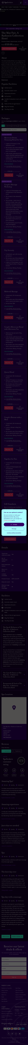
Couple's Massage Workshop (10, 186)
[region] (14, 710)
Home (2, 6)
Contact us (4, 992)
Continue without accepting (14, 532)
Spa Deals (9, 125)
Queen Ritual (9, 372)
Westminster (16, 6)
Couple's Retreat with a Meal (12, 418)
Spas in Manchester (21, 994)
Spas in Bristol (19, 997)
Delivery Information (6, 1013)
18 (24, 24)
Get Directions (7, 737)
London (10, 6)
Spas (6, 6)
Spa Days (15, 125)
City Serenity (9, 250)
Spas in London (20, 992)
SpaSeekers (7, 751)
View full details (8, 164)
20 (27, 24)
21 (13, 25)
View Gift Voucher (23, 49)
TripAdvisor (18, 751)
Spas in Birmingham (21, 999)
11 (14, 24)
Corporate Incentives (6, 1019)
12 (16, 24)
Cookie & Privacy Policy (5, 1016)
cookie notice (7, 520)
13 (17, 24)
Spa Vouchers (23, 125)
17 (23, 24)
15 (20, 24)
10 (13, 24)
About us (3, 994)
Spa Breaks (4, 1001)
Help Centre (4, 990)
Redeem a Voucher (6, 988)
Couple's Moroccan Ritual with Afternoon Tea (13, 328)
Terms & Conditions (6, 1011)
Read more (4, 80)
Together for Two (10, 459)
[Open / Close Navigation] (25, 2)
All (3, 125)
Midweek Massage (11, 291)
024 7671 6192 (21, 1024)
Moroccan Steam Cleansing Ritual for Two (13, 139)
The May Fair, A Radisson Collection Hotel (12, 35)
